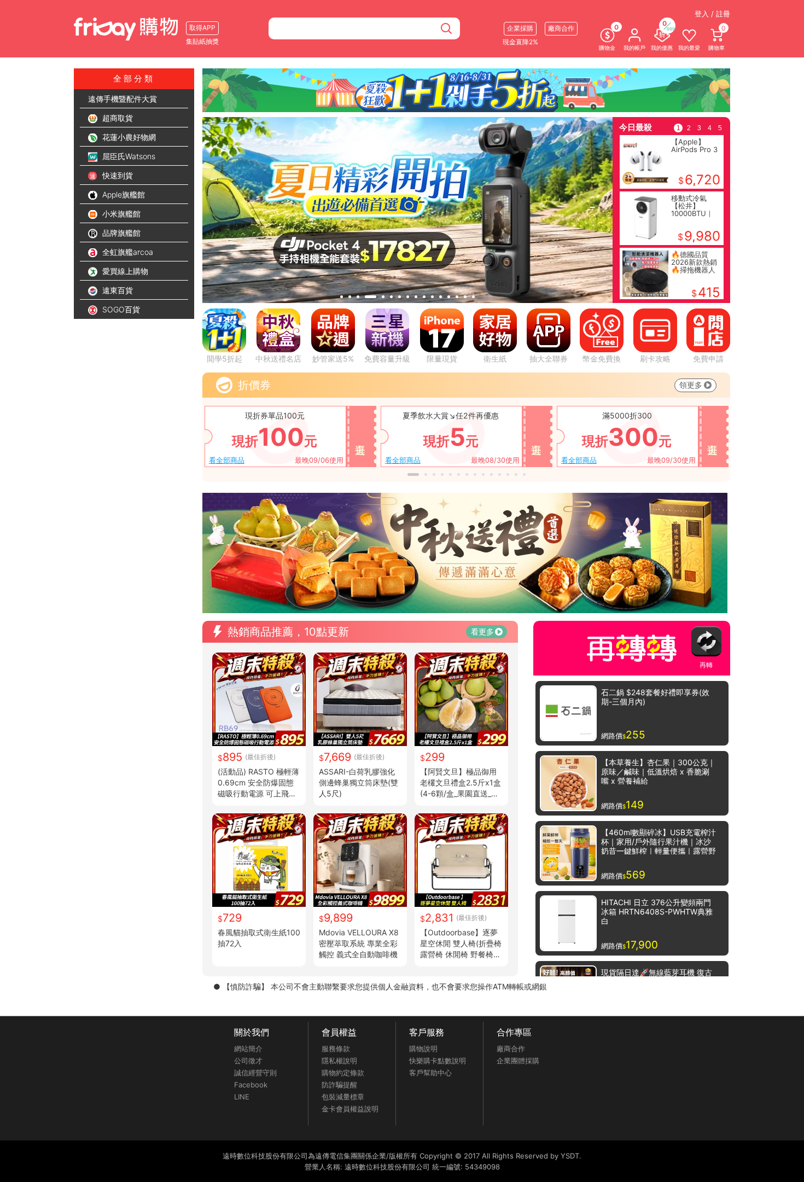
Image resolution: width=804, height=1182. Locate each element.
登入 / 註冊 (712, 13)
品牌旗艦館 (120, 232)
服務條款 (336, 1048)
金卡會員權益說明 (350, 1108)
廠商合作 (511, 1048)
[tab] (341, 296)
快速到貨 (116, 175)
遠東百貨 (116, 290)
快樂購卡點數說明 (437, 1060)
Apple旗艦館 (122, 194)
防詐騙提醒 (339, 1084)
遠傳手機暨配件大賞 (122, 98)
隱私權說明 (339, 1060)
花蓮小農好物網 (128, 137)
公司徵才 (248, 1060)
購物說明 (423, 1048)
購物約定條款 (343, 1072)
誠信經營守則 (255, 1072)
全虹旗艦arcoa (126, 252)
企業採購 (520, 28)
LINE (241, 1096)
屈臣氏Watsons (127, 156)
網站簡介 (248, 1048)
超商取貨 (116, 118)
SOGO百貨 (120, 309)
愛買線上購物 (124, 271)
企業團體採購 (518, 1060)
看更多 (482, 631)
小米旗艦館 (120, 213)
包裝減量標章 (343, 1096)
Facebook (250, 1084)
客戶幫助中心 (430, 1072)
